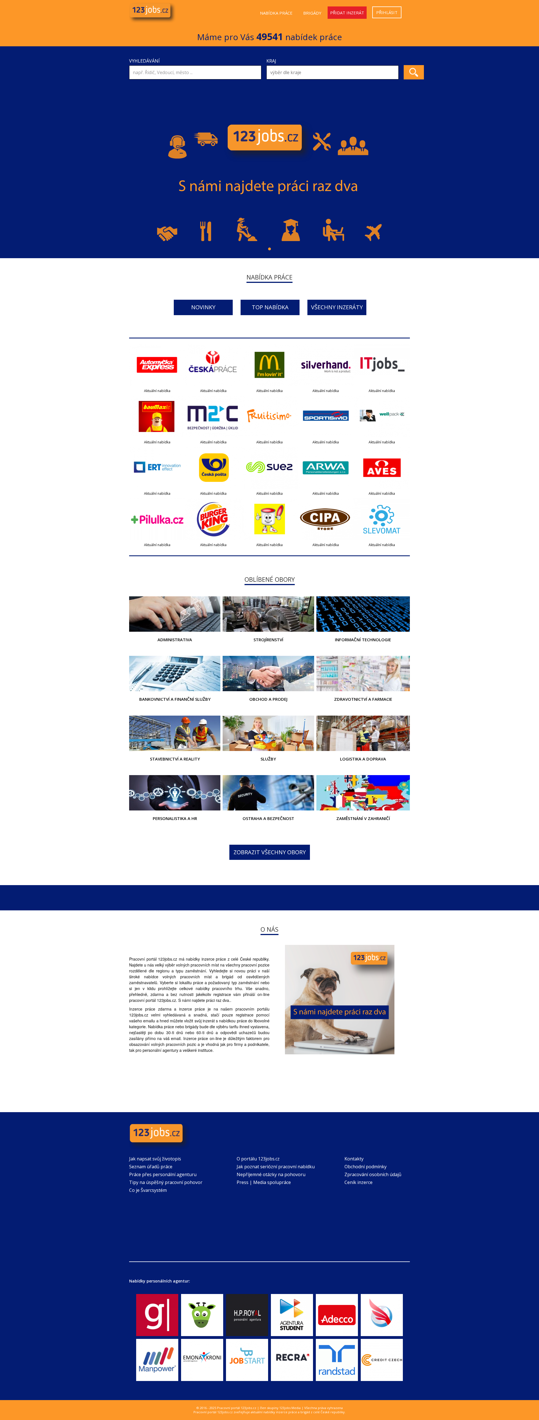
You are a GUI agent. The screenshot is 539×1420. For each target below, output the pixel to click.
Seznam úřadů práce (150, 1167)
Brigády (312, 13)
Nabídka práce (276, 13)
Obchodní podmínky (365, 1167)
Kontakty (354, 1159)
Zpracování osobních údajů (372, 1174)
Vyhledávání (144, 61)
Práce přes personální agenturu (163, 1174)
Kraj (271, 61)
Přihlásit (387, 12)
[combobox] (332, 72)
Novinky (203, 307)
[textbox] (334, 72)
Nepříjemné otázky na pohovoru (271, 1174)
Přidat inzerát (347, 12)
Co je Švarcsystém (148, 1190)
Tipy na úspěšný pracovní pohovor (165, 1182)
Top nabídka (270, 307)
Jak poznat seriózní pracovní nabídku (276, 1167)
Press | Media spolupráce (264, 1182)
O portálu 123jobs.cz (258, 1159)
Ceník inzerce (358, 1182)
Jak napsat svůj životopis (155, 1159)
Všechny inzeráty (337, 307)
